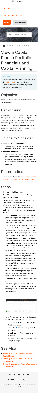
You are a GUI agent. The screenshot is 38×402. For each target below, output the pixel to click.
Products (18, 45)
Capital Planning (10, 82)
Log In (19, 386)
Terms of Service (19, 385)
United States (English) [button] (14, 15)
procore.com (8, 8)
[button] (30, 35)
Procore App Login (20, 22)
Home (9, 45)
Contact (6, 22)
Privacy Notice (7, 385)
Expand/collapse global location (34, 45)
